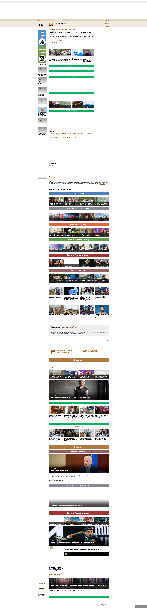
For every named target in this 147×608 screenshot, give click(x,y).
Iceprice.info (80, 1)
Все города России (106, 340)
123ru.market (65, 1)
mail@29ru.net (104, 605)
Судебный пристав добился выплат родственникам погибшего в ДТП (65, 137)
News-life (51, 304)
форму (82, 333)
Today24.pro (51, 405)
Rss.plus (50, 211)
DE (45, 20)
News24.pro (51, 273)
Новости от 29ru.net (71, 93)
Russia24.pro (107, 23)
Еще (87, 20)
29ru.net (59, 1)
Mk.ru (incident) (57, 34)
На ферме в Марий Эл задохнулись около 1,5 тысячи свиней (67, 29)
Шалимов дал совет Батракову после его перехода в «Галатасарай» (41, 575)
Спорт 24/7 (51, 165)
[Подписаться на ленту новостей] (108, 20)
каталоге (101, 331)
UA (43, 20)
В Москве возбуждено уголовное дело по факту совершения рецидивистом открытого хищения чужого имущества (73, 138)
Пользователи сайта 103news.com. (71, 327)
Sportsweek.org (73, 1)
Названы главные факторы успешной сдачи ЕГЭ (90, 350)
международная (56, 474)
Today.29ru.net (52, 557)
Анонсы (70, 20)
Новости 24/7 (51, 340)
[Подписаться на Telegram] (103, 2)
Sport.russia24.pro (52, 516)
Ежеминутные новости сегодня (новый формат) (79, 403)
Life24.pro (107, 24)
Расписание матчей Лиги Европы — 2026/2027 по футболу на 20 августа (41, 594)
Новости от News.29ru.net (71, 110)
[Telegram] (106, 20)
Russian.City (107, 26)
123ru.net (107, 1)
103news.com (51, 47)
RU (42, 20)
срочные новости (102, 184)
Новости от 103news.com (71, 71)
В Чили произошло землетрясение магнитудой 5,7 (90, 351)
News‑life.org (52, 1)
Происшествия (58, 20)
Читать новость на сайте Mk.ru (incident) (55, 40)
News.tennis (51, 258)
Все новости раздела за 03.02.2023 (55, 42)
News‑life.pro (45, 1)
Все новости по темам (79, 423)
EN (40, 20)
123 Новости (51, 20)
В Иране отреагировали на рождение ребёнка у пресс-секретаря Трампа (93, 352)
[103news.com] (51, 24)
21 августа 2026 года (41, 22)
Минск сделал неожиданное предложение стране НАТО (60, 352)
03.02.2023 (56, 29)
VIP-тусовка (65, 20)
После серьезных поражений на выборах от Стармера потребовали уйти (63, 353)
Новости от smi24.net (71, 66)
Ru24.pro (39, 1)
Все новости (75, 20)
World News (81, 20)
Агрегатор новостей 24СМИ (79, 426)
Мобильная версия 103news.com (79, 596)
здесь (55, 333)
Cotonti (105, 606)
